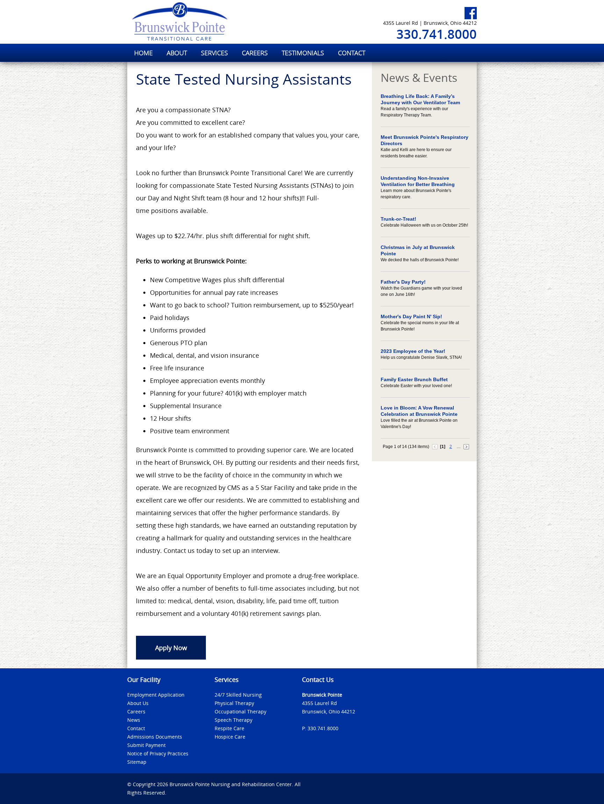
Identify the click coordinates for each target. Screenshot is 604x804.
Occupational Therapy (240, 711)
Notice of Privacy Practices (157, 753)
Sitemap (136, 762)
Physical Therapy (234, 703)
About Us (138, 703)
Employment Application (156, 694)
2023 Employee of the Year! (413, 351)
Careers (136, 711)
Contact (136, 728)
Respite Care (229, 728)
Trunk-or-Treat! (398, 219)
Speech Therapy (233, 720)
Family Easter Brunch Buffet (414, 379)
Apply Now (171, 647)
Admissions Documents (154, 736)
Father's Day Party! (403, 282)
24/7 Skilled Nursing (238, 694)
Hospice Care (230, 736)
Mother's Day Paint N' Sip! (411, 316)
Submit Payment (146, 745)
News (133, 720)
